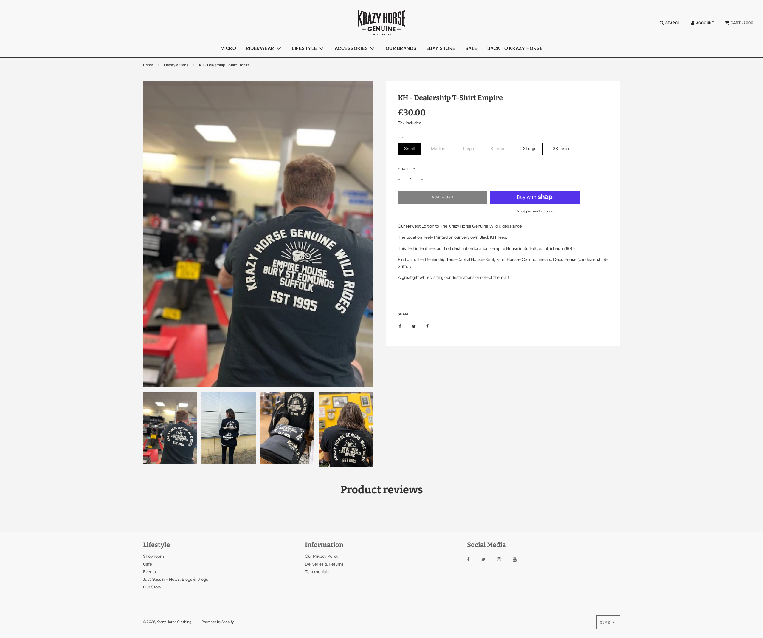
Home (148, 65)
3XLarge (561, 148)
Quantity (406, 169)
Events (149, 571)
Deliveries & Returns (324, 564)
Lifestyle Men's (176, 65)
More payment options (535, 211)
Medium (439, 148)
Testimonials (317, 571)
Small (409, 148)
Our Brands (401, 48)
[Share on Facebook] (400, 326)
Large (468, 148)
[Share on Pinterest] (428, 326)
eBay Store (441, 48)
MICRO (228, 48)
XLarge (497, 148)
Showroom (153, 556)
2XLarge (528, 148)
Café (147, 564)
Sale (471, 48)
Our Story (152, 587)
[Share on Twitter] (414, 326)
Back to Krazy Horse (515, 48)
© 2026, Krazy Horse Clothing (167, 622)
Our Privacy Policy (321, 556)
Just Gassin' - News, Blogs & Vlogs (175, 579)
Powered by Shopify (217, 622)
